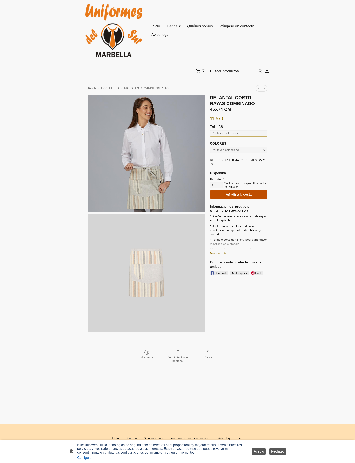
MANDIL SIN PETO (156, 88)
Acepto (259, 451)
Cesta (208, 357)
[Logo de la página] (113, 30)
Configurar (85, 458)
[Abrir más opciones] (240, 438)
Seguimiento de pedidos (177, 359)
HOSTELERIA (110, 88)
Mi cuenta (146, 357)
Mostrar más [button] (218, 253)
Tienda (92, 88)
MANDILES (131, 88)
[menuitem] (259, 88)
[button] (260, 71)
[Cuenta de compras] (267, 71)
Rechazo (277, 451)
